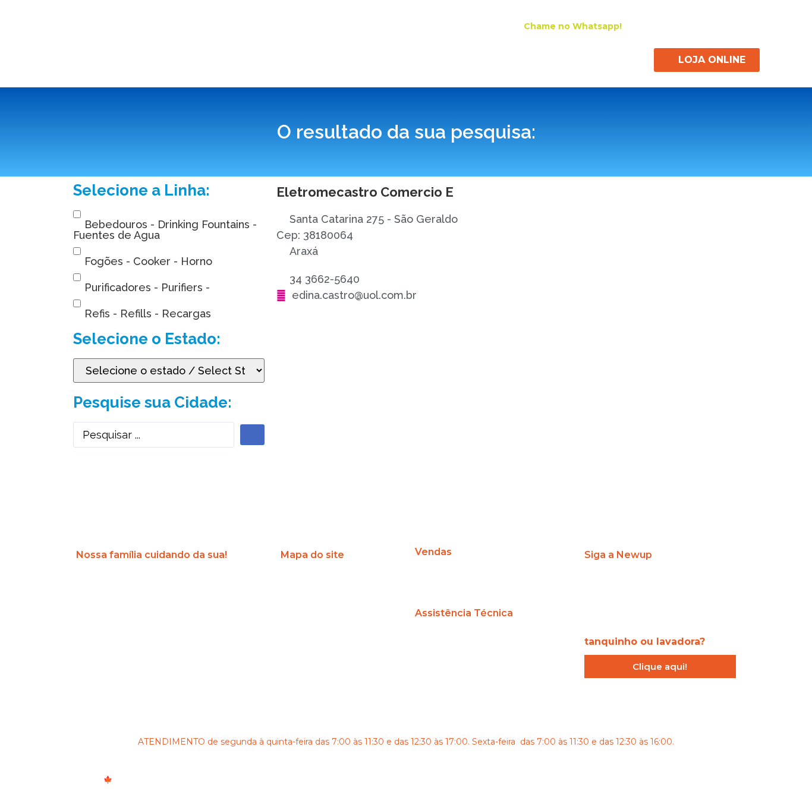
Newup (189, 58)
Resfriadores (381, 58)
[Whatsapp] (707, 584)
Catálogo (570, 58)
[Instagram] (670, 25)
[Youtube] (734, 25)
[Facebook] (692, 25)
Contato (621, 58)
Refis (432, 58)
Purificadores (312, 58)
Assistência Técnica (497, 58)
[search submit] (252, 434)
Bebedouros (244, 58)
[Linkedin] (713, 25)
